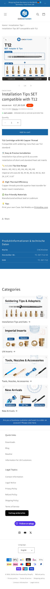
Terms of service (25, 578)
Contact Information (14, 477)
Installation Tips (16, 25)
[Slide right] (31, 86)
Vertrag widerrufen (17, 513)
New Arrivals (8, 410)
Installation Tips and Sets (14, 321)
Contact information (20, 582)
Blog (7, 448)
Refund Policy (11, 494)
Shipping (15, 109)
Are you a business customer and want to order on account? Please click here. (25, 421)
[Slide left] (19, 86)
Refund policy (40, 574)
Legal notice (34, 582)
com (46, 207)
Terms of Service (12, 506)
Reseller (8, 454)
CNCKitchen (15, 574)
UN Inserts (7, 351)
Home (4, 25)
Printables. (39, 207)
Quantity (5, 117)
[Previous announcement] (5, 3)
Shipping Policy (12, 500)
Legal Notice (10, 482)
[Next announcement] (45, 3)
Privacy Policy (11, 488)
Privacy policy (13, 578)
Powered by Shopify (26, 574)
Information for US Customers (18, 460)
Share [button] (7, 219)
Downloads (10, 442)
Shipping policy (39, 578)
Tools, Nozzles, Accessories (15, 381)
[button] (5, 14)
